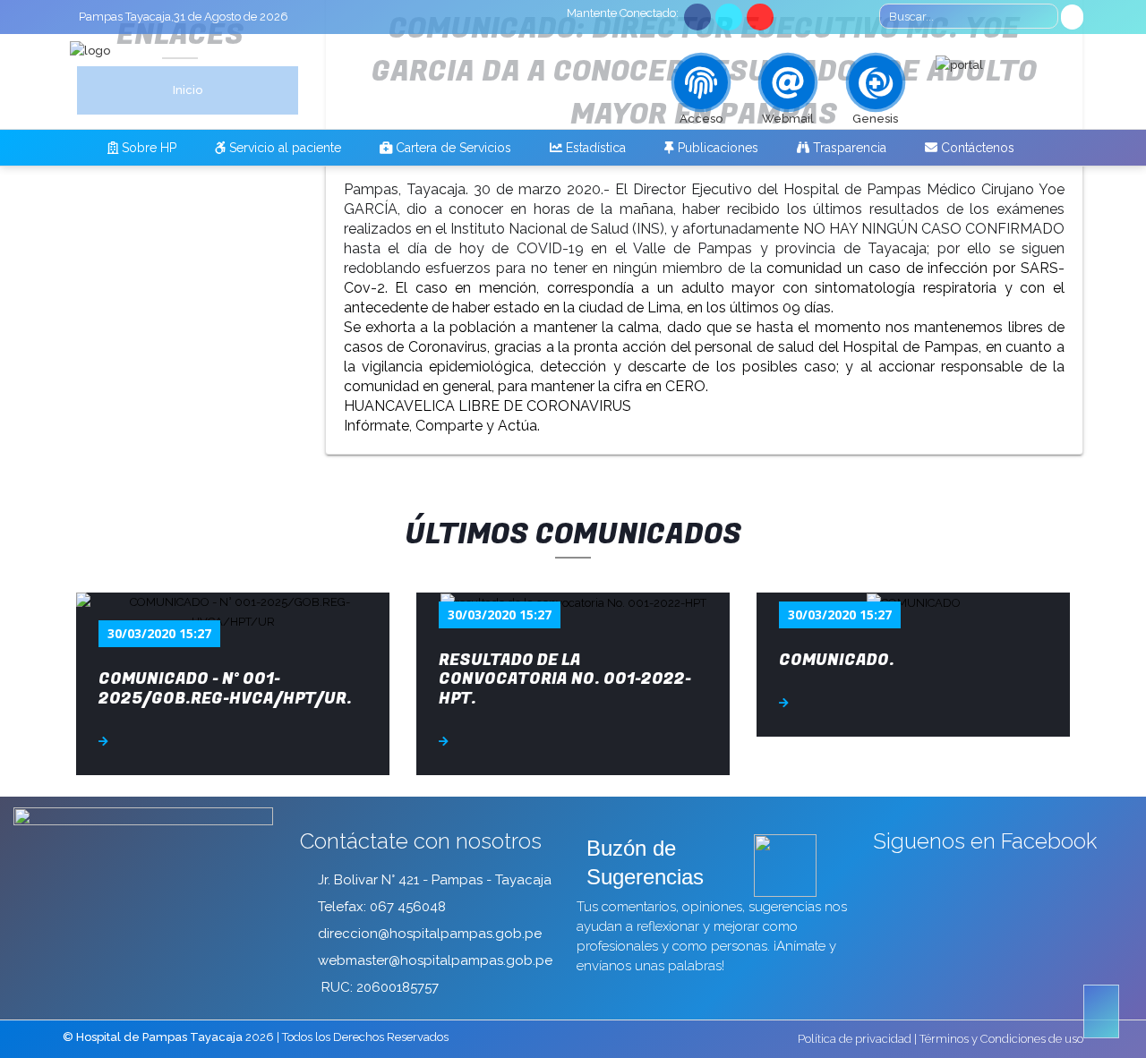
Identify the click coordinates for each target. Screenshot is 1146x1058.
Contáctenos (975, 148)
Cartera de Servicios (451, 148)
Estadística (594, 148)
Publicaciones (716, 148)
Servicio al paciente (283, 148)
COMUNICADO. (836, 660)
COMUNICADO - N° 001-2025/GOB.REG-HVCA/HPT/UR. (225, 689)
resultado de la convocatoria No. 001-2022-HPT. (565, 679)
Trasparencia (847, 148)
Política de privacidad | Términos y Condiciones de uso (940, 1038)
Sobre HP (147, 148)
